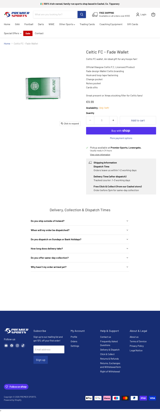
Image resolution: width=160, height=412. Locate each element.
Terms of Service (138, 341)
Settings (75, 345)
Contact (39, 33)
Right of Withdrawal (110, 371)
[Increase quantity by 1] (113, 120)
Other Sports (66, 24)
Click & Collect (107, 354)
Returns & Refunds (109, 358)
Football (28, 24)
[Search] (82, 14)
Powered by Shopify (12, 400)
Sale (27, 33)
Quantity (90, 113)
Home (7, 24)
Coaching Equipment (111, 24)
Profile (74, 336)
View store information (100, 155)
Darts (41, 24)
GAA (17, 24)
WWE (52, 24)
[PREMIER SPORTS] (16, 333)
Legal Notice (136, 350)
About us (134, 336)
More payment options (121, 138)
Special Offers (12, 33)
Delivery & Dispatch (110, 349)
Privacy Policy (137, 345)
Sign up (40, 359)
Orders (74, 341)
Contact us (105, 336)
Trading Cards (87, 24)
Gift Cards (132, 24)
